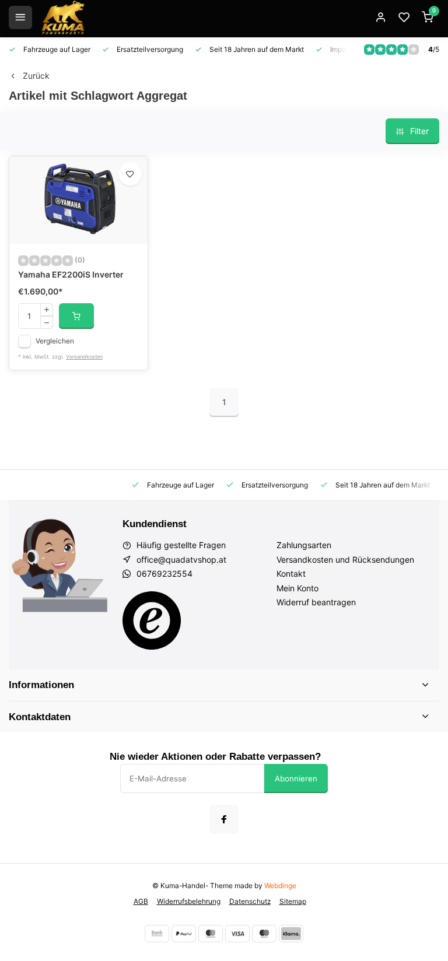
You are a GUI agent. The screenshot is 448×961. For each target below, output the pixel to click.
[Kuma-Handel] (63, 17)
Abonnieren (296, 778)
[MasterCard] (210, 933)
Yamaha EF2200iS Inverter (71, 274)
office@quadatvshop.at (181, 559)
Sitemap (292, 901)
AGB (141, 901)
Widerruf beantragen (316, 602)
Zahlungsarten (303, 545)
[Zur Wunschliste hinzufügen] (130, 173)
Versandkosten (84, 356)
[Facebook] (224, 819)
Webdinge (280, 885)
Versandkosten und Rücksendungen (345, 559)
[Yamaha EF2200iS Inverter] (78, 200)
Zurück (36, 75)
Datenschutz (250, 901)
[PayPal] (184, 933)
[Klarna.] (291, 933)
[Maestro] (264, 933)
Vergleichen (55, 340)
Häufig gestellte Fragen (181, 545)
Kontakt (291, 573)
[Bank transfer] (157, 933)
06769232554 (164, 573)
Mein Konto (297, 588)
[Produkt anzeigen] (76, 316)
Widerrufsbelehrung (188, 901)
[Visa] (237, 933)
